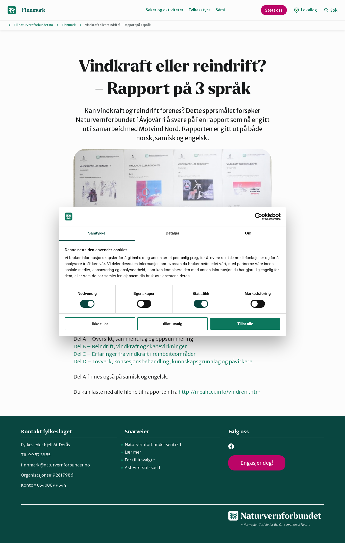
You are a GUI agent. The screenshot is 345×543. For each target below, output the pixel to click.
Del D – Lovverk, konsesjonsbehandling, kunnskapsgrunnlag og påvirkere (162, 361)
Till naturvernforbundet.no (33, 25)
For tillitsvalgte (140, 459)
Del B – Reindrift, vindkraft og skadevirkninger (130, 346)
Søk (333, 10)
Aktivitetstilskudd (142, 467)
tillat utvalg (172, 324)
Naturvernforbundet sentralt (153, 444)
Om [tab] (248, 233)
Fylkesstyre (200, 9)
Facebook (231, 446)
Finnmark (33, 10)
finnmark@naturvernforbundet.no (55, 464)
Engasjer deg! (256, 463)
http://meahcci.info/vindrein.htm (219, 392)
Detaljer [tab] (173, 233)
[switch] (144, 304)
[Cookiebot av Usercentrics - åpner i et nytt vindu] (258, 216)
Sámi (220, 9)
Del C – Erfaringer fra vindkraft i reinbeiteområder (134, 354)
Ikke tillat (100, 324)
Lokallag (308, 9)
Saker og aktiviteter (165, 9)
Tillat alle (245, 324)
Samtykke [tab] (97, 233)
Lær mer (133, 452)
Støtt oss (274, 10)
